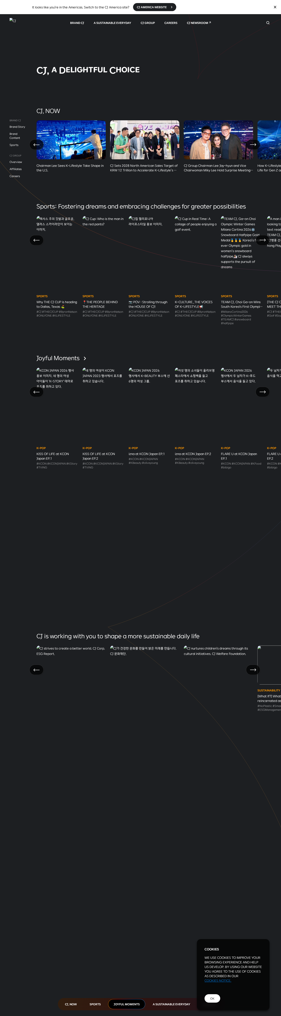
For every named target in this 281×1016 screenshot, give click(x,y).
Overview (16, 162)
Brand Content (15, 136)
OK (212, 998)
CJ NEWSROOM (197, 23)
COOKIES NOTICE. (218, 980)
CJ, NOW (71, 1004)
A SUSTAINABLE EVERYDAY (112, 23)
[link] (140, 50)
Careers (15, 176)
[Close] (275, 7)
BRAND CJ (77, 23)
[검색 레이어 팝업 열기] (268, 22)
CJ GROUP (148, 23)
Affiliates (16, 169)
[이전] (36, 144)
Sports (14, 145)
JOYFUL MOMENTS (127, 1004)
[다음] (253, 144)
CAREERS (170, 23)
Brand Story (17, 127)
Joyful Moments (59, 358)
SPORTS (95, 1004)
